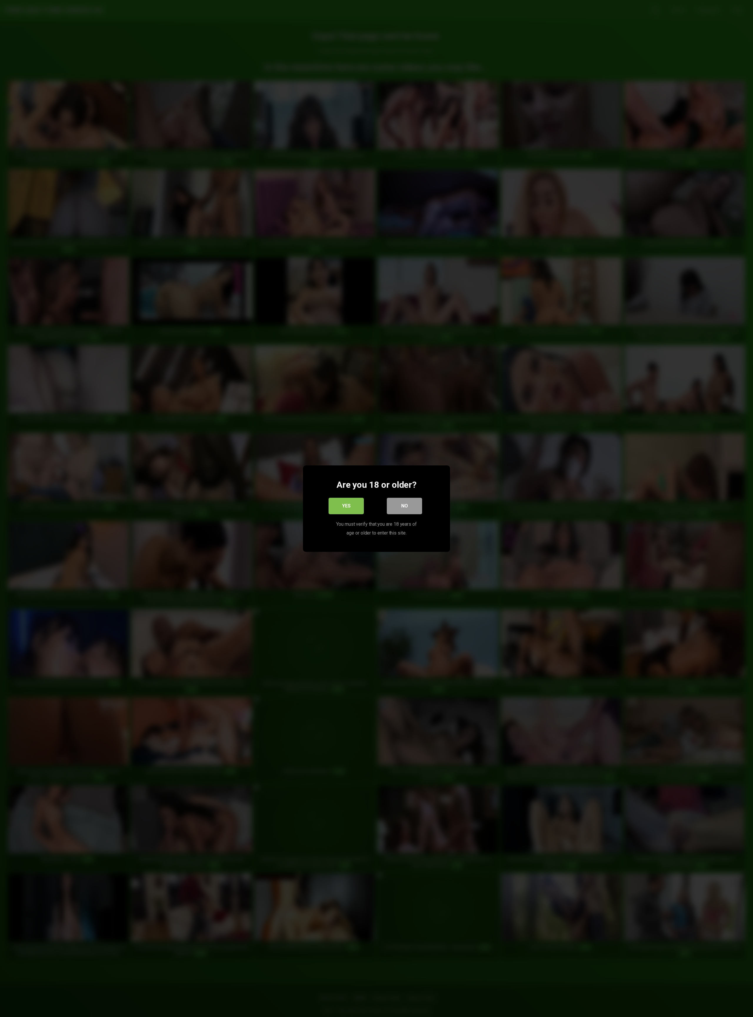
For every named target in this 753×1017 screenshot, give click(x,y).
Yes (346, 505)
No (404, 505)
